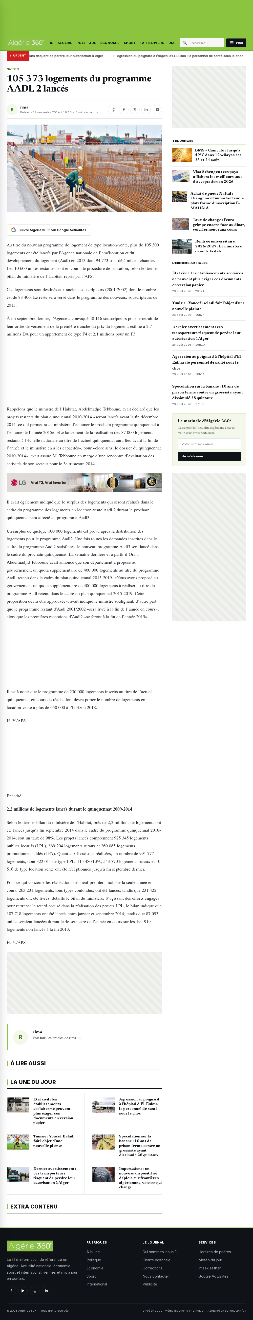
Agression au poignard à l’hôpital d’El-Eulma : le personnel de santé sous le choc (136, 56)
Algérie (65, 43)
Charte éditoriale (156, 1260)
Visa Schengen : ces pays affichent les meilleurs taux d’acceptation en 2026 (218, 177)
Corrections (153, 1268)
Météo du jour (210, 1260)
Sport (130, 43)
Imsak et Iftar (209, 1268)
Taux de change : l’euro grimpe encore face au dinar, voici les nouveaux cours (219, 225)
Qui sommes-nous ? (160, 1251)
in (46, 1290)
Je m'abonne (192, 456)
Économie (110, 43)
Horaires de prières (214, 1251)
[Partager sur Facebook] (123, 109)
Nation (13, 69)
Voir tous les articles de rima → (56, 1037)
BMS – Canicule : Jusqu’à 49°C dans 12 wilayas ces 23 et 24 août (218, 155)
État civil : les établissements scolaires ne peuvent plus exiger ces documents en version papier (207, 279)
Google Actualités (213, 1276)
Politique (86, 43)
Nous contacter (156, 1276)
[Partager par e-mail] (157, 109)
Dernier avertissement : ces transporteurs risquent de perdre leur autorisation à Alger (206, 333)
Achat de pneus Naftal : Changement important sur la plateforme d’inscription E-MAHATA (217, 201)
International (96, 1284)
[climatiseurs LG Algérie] (84, 482)
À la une (93, 1251)
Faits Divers (152, 43)
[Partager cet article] (112, 109)
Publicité (150, 1284)
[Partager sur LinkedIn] (146, 109)
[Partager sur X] (135, 109)
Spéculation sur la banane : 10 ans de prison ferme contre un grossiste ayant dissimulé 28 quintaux (207, 392)
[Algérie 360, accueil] (26, 42)
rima (24, 107)
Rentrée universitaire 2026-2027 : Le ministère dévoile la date (218, 246)
